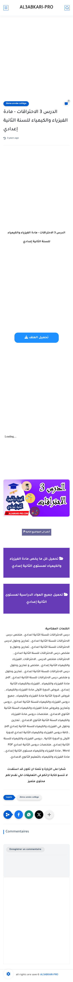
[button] (18, 814)
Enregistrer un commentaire (25, 849)
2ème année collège (16, 103)
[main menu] (5, 8)
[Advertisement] (36, 58)
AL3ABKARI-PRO (36, 7)
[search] (67, 8)
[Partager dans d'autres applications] (49, 814)
